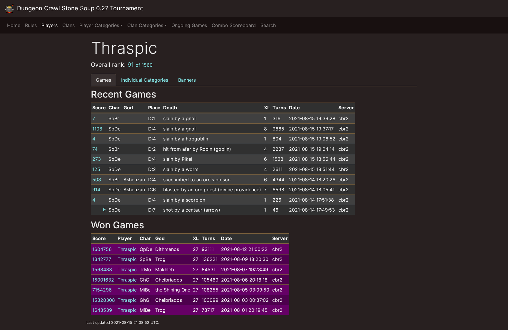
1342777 (101, 259)
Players (49, 25)
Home (13, 25)
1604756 (102, 249)
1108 (97, 129)
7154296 (102, 290)
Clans (68, 25)
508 (96, 179)
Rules (31, 25)
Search (268, 25)
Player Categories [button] (99, 25)
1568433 (102, 269)
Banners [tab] (187, 80)
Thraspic (127, 249)
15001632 (103, 280)
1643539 (102, 310)
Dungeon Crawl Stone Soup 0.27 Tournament (79, 8)
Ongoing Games (189, 25)
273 (96, 159)
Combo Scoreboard (234, 25)
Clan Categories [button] (145, 25)
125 (96, 169)
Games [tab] (103, 80)
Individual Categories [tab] (144, 80)
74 (95, 149)
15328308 (103, 300)
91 (140, 64)
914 (96, 189)
